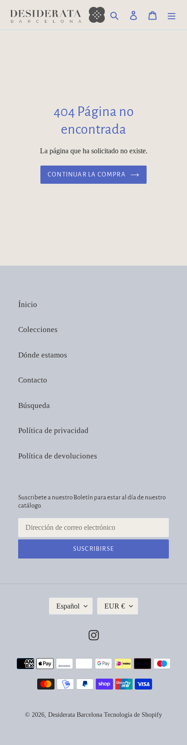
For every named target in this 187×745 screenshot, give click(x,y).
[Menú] (171, 15)
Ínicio (27, 304)
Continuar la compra (87, 174)
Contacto (32, 380)
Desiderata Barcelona (75, 714)
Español (67, 606)
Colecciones (38, 329)
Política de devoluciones (57, 456)
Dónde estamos (42, 355)
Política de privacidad (53, 430)
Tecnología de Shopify (133, 714)
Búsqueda (34, 405)
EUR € (114, 606)
